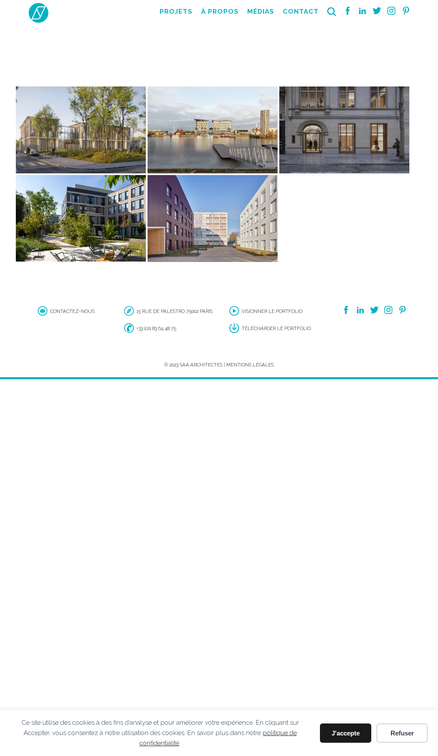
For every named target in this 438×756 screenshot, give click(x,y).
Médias (260, 11)
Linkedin (362, 10)
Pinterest (406, 10)
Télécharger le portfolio (276, 328)
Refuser (402, 733)
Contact (301, 11)
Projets (176, 11)
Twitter (377, 10)
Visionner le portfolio (272, 311)
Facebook (347, 10)
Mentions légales (250, 365)
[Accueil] (38, 21)
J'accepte (345, 733)
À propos (220, 11)
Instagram (391, 10)
